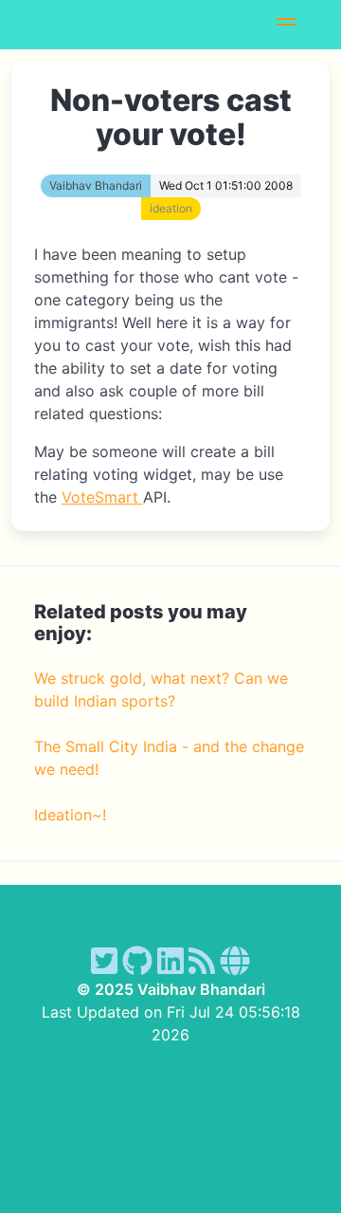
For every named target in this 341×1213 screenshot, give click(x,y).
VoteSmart (102, 496)
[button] (286, 25)
